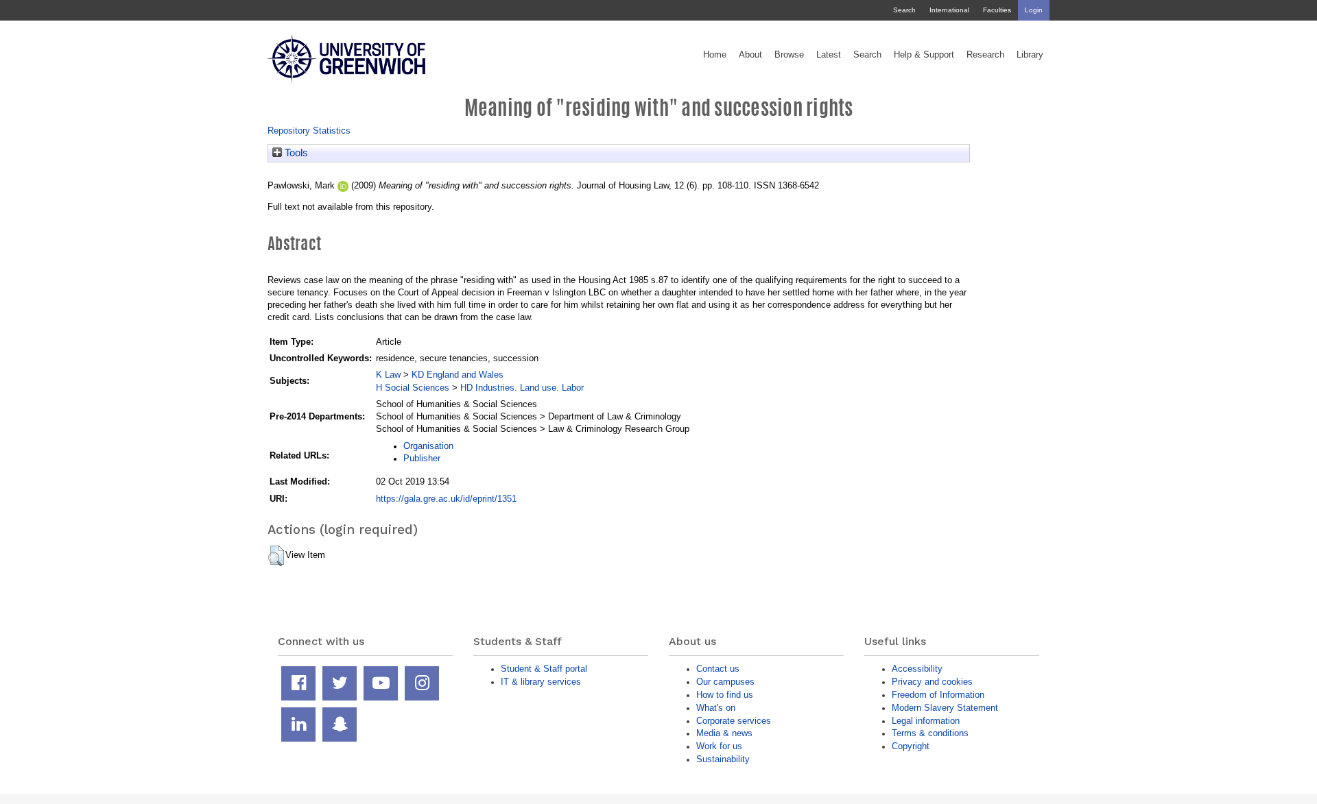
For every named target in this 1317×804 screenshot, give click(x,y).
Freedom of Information (938, 695)
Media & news (724, 733)
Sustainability (723, 759)
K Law (388, 374)
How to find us (724, 695)
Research (985, 55)
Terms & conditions (930, 733)
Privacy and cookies (932, 682)
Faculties (997, 10)
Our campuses (725, 682)
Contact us (717, 668)
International (949, 10)
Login (1034, 10)
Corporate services (733, 721)
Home (714, 55)
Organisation (428, 446)
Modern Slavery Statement (945, 708)
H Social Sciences (412, 387)
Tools (295, 152)
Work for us (719, 746)
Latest (828, 55)
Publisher (421, 458)
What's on (715, 708)
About (750, 55)
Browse (789, 55)
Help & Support (924, 55)
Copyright (910, 746)
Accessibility (917, 668)
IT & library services (541, 682)
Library (1030, 55)
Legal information (926, 721)
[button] (276, 556)
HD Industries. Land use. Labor (522, 387)
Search (904, 10)
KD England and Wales (457, 374)
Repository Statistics (309, 130)
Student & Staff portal (544, 668)
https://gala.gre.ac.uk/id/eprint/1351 (446, 499)
